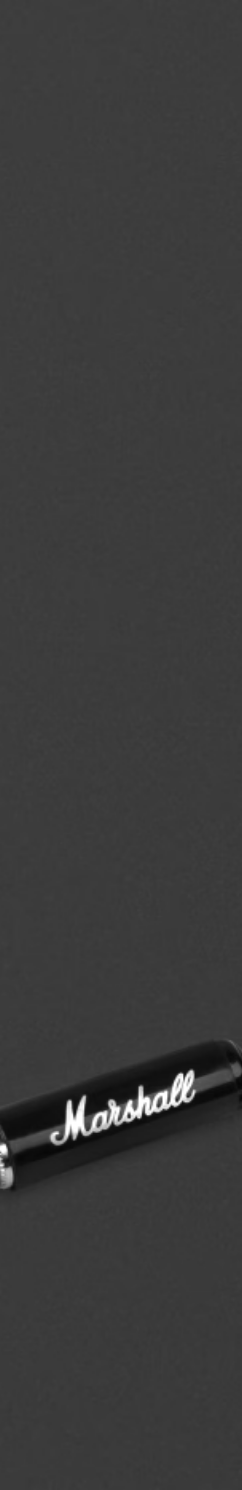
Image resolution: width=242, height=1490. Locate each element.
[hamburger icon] (232, 17)
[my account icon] (220, 17)
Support (203, 17)
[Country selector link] (232, 8)
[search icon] (214, 17)
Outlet (223, 8)
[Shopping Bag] (226, 17)
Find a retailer (207, 8)
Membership (188, 8)
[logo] (15, 15)
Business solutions (167, 8)
